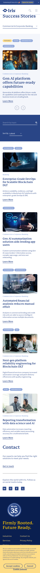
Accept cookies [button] (13, 566)
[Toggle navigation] (36, 10)
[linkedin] (4, 488)
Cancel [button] (30, 566)
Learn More (8, 101)
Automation (8, 148)
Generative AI (8, 46)
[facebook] (16, 488)
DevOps (18, 148)
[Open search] (30, 10)
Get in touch (8, 466)
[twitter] (23, 488)
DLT (17, 330)
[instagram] (10, 488)
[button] (17, 108)
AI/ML (6, 389)
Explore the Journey (27, 2)
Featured (7, 41)
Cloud (16, 41)
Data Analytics (26, 41)
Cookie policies (20, 569)
